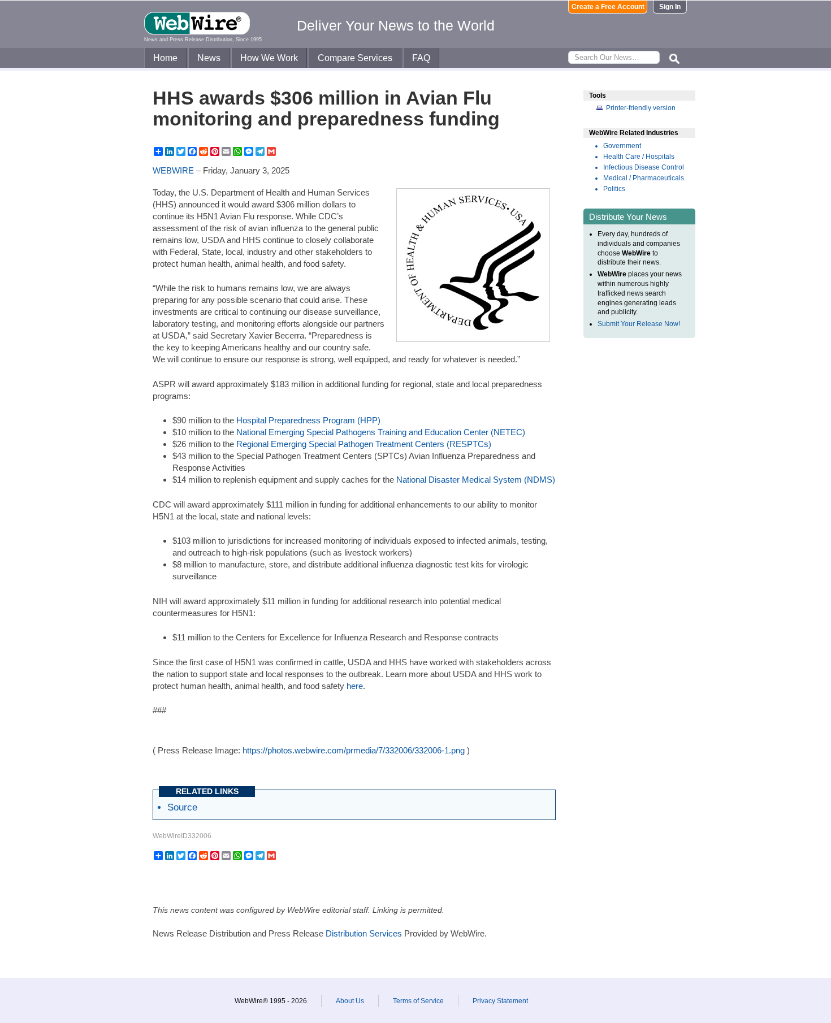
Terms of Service (418, 1001)
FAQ (421, 58)
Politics (614, 189)
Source (182, 807)
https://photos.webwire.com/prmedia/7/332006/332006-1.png (354, 750)
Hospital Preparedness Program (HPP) (308, 420)
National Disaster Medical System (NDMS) (475, 479)
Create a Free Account (608, 7)
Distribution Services (364, 933)
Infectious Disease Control (643, 167)
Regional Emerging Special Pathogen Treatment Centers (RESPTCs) (363, 444)
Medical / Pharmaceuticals (643, 178)
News (208, 58)
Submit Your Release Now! (639, 324)
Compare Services (355, 58)
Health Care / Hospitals (638, 157)
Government (622, 146)
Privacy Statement (500, 1001)
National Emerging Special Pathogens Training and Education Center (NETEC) (380, 432)
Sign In (670, 7)
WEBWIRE (173, 170)
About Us (350, 1001)
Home (165, 58)
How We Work (269, 58)
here (355, 686)
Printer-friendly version (641, 108)
